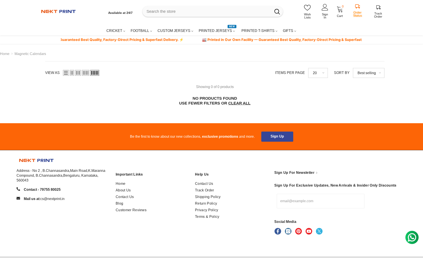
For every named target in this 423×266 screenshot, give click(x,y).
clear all (239, 103)
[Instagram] (288, 231)
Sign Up (277, 136)
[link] (373, 29)
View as (52, 73)
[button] (66, 73)
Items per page (290, 73)
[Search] (213, 11)
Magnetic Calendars (30, 54)
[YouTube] (308, 231)
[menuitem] (116, 30)
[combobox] (207, 11)
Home (4, 54)
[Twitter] (319, 231)
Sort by (342, 73)
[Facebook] (277, 231)
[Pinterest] (298, 231)
